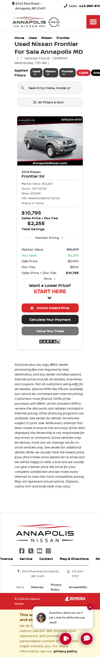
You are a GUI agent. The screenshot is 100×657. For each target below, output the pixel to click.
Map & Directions (74, 558)
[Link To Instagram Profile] (48, 550)
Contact (46, 558)
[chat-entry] (86, 638)
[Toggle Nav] (93, 21)
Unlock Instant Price (52, 308)
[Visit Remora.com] (75, 599)
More (47, 278)
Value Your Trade (50, 331)
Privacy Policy (56, 587)
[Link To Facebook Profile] (22, 550)
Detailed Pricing (47, 238)
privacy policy (65, 651)
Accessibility (78, 587)
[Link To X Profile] (31, 550)
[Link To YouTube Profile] (40, 550)
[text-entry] (65, 638)
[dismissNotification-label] (90, 607)
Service (26, 558)
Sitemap (37, 587)
